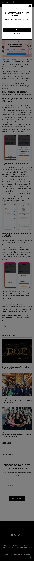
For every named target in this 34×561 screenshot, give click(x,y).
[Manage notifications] (30, 557)
